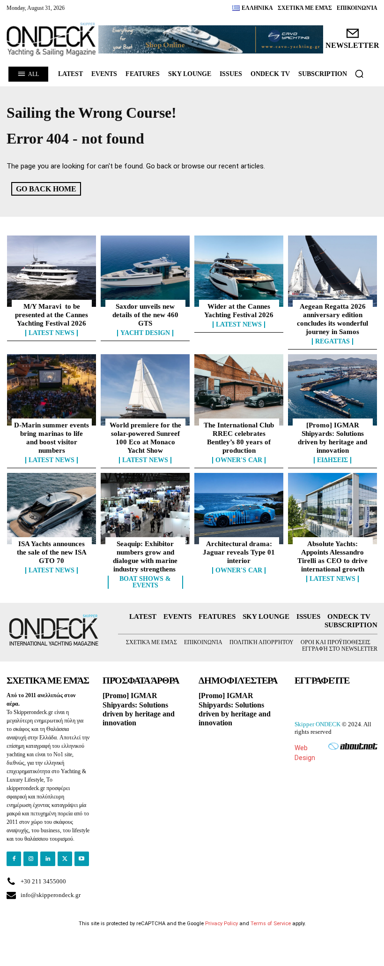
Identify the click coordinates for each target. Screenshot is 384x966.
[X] (65, 859)
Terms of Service (271, 923)
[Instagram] (30, 859)
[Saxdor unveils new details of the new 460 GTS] (145, 271)
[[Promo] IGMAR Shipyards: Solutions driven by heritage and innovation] (332, 390)
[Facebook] (14, 859)
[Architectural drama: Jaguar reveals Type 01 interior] (238, 508)
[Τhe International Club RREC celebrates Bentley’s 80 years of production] (238, 390)
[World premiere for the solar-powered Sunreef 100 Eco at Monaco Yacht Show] (145, 390)
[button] (359, 73)
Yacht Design (145, 333)
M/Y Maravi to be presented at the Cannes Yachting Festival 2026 (51, 315)
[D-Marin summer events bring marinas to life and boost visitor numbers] (51, 390)
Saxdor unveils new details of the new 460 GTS (145, 315)
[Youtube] (81, 859)
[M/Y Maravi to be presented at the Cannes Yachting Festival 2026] (51, 271)
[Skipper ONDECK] (51, 39)
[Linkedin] (47, 859)
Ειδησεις (332, 460)
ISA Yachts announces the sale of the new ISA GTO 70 (52, 552)
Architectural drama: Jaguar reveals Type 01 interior (239, 552)
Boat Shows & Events (145, 582)
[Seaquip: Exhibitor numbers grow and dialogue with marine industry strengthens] (145, 508)
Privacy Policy (221, 923)
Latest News (51, 333)
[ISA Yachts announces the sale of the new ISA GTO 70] (51, 508)
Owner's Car (238, 460)
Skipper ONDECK (317, 724)
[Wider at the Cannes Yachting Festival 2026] (238, 271)
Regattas (332, 341)
